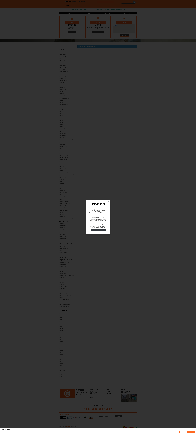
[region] (98, 431)
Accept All (191, 432)
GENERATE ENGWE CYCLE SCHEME (98, 230)
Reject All (183, 432)
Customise (176, 432)
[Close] (108, 202)
